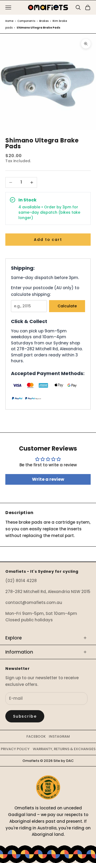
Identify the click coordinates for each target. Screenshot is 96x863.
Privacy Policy (15, 748)
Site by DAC (63, 760)
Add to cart (48, 239)
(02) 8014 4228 (21, 580)
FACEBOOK (36, 736)
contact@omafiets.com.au (33, 602)
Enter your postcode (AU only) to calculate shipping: (45, 291)
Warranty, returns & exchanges (64, 748)
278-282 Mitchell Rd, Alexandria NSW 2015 (47, 591)
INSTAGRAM (59, 736)
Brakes (44, 21)
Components (26, 21)
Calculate (67, 306)
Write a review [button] (48, 479)
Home (9, 21)
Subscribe (25, 716)
